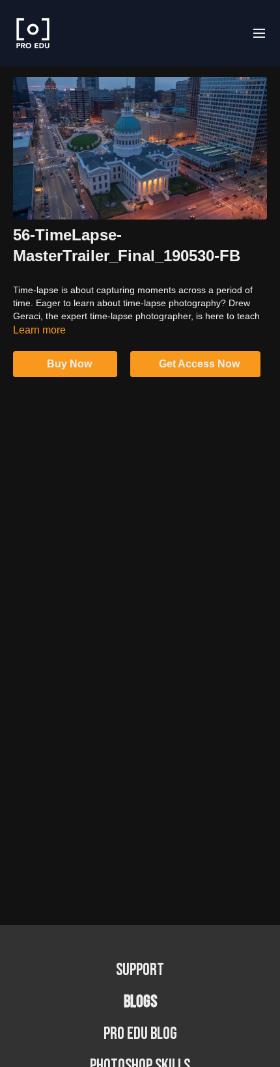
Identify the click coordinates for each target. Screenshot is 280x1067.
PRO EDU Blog (140, 1034)
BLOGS (140, 1002)
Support (140, 970)
